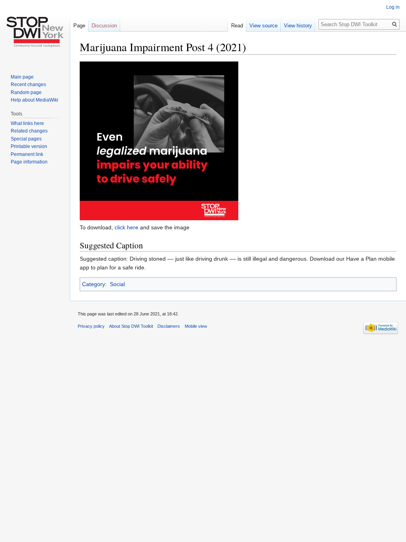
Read (237, 26)
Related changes (29, 131)
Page (79, 26)
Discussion (104, 26)
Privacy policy (91, 326)
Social (117, 284)
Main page (22, 77)
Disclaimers (168, 326)
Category (93, 284)
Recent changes (28, 84)
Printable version (29, 146)
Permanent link (27, 154)
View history (298, 26)
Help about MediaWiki (34, 100)
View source (263, 26)
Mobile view (196, 326)
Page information (29, 162)
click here (126, 227)
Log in (393, 7)
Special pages (26, 139)
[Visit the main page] (35, 31)
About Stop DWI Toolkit (131, 326)
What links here (27, 123)
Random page (26, 92)
